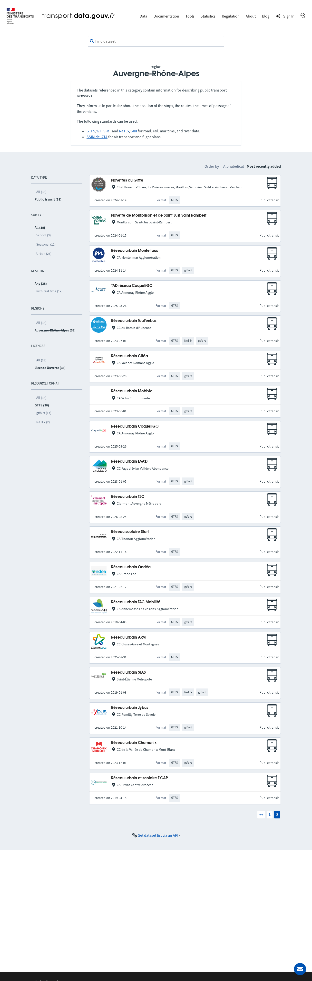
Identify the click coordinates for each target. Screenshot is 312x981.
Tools (190, 16)
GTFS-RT (104, 130)
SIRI (134, 130)
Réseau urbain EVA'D (129, 461)
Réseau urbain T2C (127, 497)
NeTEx (124, 130)
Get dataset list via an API (158, 835)
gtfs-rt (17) (43, 413)
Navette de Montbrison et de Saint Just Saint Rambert (158, 215)
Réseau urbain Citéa (129, 356)
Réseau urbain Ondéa (131, 567)
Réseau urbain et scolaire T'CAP (139, 778)
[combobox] (156, 41)
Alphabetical (233, 166)
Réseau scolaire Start (130, 532)
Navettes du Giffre (127, 180)
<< (261, 814)
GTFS (91, 130)
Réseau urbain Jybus (129, 708)
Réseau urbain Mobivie (132, 391)
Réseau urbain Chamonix (133, 743)
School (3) (43, 235)
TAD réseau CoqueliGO (132, 286)
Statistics (208, 16)
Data (143, 16)
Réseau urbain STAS (128, 672)
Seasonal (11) (46, 244)
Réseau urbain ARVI (128, 637)
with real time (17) (49, 291)
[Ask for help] (300, 969)
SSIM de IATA (97, 136)
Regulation (231, 16)
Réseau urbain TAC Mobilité (135, 602)
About (251, 16)
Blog (265, 16)
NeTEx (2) (43, 422)
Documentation (166, 16)
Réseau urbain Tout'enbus (133, 321)
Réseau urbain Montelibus (134, 251)
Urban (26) (43, 253)
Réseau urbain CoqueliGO (135, 426)
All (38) (41, 192)
